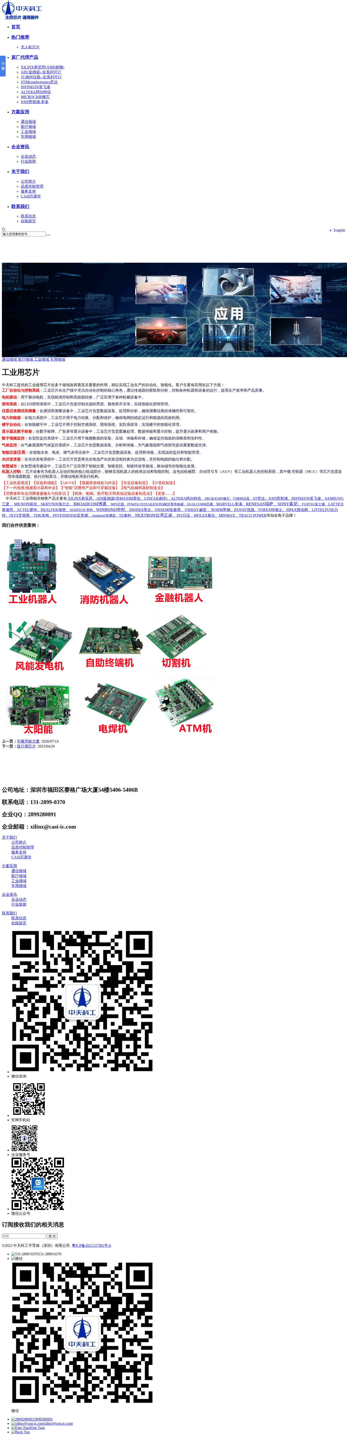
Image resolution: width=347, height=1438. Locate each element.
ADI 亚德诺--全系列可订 (41, 72)
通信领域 (28, 122)
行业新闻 (28, 161)
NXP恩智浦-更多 (35, 102)
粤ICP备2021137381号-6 (91, 1245)
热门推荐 (20, 37)
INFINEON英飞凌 (35, 87)
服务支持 (28, 191)
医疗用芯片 (26, 746)
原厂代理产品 (24, 57)
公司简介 (28, 181)
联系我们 (20, 206)
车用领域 (28, 137)
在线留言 (28, 221)
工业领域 (28, 132)
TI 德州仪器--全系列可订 (41, 77)
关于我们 (20, 171)
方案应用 (20, 111)
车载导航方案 (28, 741)
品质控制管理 (32, 186)
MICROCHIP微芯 (35, 97)
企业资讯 (20, 146)
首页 (15, 26)
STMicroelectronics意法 (39, 82)
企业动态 (28, 156)
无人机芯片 (30, 47)
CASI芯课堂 (31, 196)
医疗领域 (28, 127)
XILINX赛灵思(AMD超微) (42, 67)
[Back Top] (20, 1432)
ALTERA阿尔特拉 (36, 92)
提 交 (52, 1236)
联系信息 (28, 216)
